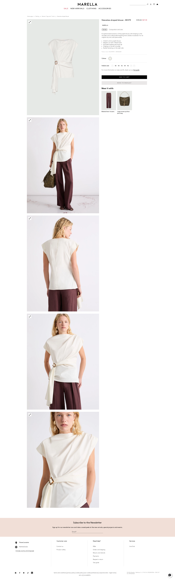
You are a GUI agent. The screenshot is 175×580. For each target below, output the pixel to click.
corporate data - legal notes (107, 572)
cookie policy (79, 572)
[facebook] (20, 573)
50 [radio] (134, 65)
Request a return (98, 559)
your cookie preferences (91, 572)
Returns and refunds (99, 552)
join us (81, 575)
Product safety (61, 549)
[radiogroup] (110, 58)
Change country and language (25, 550)
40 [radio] (118, 65)
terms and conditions (60, 572)
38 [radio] (115, 65)
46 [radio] (128, 65)
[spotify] (24, 573)
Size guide (136, 70)
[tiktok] (28, 573)
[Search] (147, 4)
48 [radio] (131, 65)
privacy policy (71, 572)
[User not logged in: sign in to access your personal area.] (151, 4)
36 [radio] (112, 65)
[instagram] (15, 573)
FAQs (94, 546)
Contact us (60, 546)
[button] (29, 22)
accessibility (87, 575)
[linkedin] (32, 573)
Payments (96, 556)
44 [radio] (125, 65)
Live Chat (132, 546)
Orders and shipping (99, 549)
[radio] (110, 58)
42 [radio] (122, 65)
